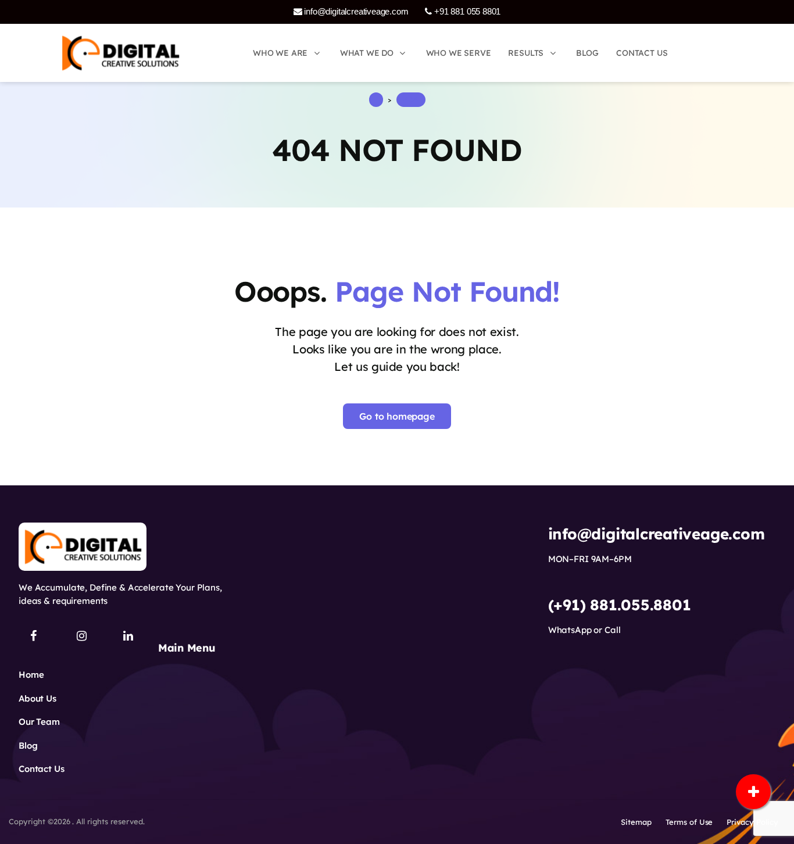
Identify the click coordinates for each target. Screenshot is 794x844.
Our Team (39, 721)
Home (31, 674)
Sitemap (636, 822)
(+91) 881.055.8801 (619, 604)
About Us (37, 698)
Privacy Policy (752, 822)
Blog (28, 745)
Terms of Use (689, 822)
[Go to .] (376, 99)
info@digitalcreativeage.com (355, 11)
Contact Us (42, 768)
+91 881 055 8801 (466, 11)
